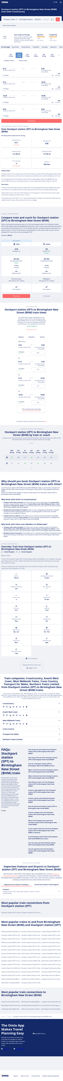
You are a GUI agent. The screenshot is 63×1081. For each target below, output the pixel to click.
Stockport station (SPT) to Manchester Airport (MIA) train (19, 912)
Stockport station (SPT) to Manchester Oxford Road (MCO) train (21, 950)
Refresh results (30, 329)
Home (3, 1016)
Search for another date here (31, 410)
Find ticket (16, 145)
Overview (45, 47)
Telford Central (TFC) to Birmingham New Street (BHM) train (39, 1009)
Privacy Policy (36, 1076)
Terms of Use (25, 1076)
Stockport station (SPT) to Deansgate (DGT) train (36, 983)
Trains (9, 1016)
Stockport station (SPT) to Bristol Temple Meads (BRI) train (19, 964)
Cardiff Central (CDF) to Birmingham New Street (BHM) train (39, 979)
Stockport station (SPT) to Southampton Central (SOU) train (19, 961)
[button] (38, 19)
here (45, 421)
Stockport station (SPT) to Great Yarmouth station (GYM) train (20, 957)
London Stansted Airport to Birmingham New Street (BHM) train (21, 953)
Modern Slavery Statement (50, 1076)
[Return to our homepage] (4, 2)
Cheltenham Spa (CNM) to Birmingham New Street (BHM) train (20, 1009)
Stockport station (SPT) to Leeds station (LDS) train (37, 935)
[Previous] (6, 451)
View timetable (16, 166)
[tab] (8, 60)
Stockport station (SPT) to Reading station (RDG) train (38, 950)
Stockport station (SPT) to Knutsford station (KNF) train (38, 912)
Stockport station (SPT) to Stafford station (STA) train (17, 939)
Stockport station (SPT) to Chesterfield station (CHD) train (39, 946)
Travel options (25, 47)
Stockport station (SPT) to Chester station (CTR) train (17, 935)
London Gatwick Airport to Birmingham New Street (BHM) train (41, 975)
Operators (53, 47)
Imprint (15, 1076)
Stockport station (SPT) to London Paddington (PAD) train (39, 957)
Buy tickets (15, 47)
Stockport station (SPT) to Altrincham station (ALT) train (18, 946)
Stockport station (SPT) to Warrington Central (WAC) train (39, 968)
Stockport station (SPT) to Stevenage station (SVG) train (38, 939)
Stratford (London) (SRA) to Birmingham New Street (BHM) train (41, 961)
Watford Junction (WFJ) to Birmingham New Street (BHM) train (20, 942)
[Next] (59, 55)
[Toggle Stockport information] (59, 891)
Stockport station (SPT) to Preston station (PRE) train (17, 975)
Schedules (36, 47)
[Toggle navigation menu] (61, 2)
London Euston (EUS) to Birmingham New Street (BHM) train (40, 972)
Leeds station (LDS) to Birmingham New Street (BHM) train (39, 953)
